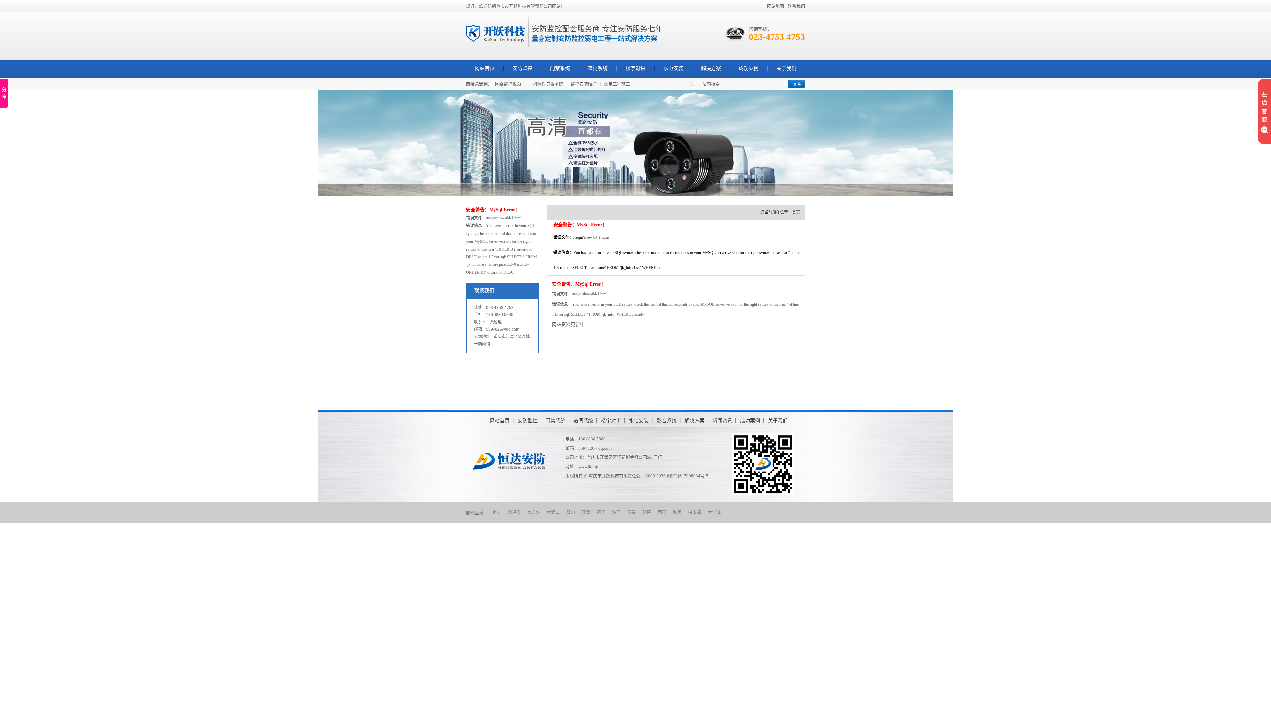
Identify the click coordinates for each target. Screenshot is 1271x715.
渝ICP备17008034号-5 (687, 475)
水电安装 (673, 68)
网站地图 (775, 6)
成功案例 (749, 68)
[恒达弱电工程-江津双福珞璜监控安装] (495, 33)
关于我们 (786, 68)
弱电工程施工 (617, 83)
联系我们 (796, 6)
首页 (796, 212)
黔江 (616, 512)
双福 (631, 512)
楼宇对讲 (635, 68)
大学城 (714, 512)
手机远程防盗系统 (546, 83)
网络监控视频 (508, 83)
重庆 (497, 512)
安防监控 (522, 68)
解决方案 (711, 68)
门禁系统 (560, 68)
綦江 (601, 512)
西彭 (662, 512)
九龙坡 (533, 512)
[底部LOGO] (509, 460)
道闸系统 (598, 68)
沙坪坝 (514, 512)
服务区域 (474, 512)
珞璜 (646, 512)
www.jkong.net (591, 466)
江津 (586, 512)
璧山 (570, 512)
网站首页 (484, 68)
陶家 (677, 512)
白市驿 (694, 512)
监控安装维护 (583, 83)
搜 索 (796, 84)
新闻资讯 (722, 420)
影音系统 (667, 420)
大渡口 (553, 512)
